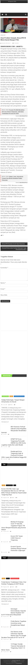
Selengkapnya (4, 421)
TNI (14, 485)
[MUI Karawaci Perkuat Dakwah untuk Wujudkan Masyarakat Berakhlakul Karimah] (5, 427)
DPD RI (2, 30)
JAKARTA (8, 30)
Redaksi (11, 404)
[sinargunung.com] (2, 14)
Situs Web (4, 295)
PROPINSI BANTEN (15, 578)
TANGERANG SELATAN (19, 396)
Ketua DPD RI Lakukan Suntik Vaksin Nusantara (13, 243)
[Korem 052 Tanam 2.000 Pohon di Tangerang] (5, 537)
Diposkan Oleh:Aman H (6, 43)
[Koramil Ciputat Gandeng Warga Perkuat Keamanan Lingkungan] (5, 547)
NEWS (13, 30)
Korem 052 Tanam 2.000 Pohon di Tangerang (17, 538)
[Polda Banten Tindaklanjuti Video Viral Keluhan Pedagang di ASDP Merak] (14, 570)
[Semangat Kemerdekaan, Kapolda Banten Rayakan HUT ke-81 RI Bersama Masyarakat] (5, 609)
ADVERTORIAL (5, 396)
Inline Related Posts (23, 182)
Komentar (4, 268)
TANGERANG (9, 485)
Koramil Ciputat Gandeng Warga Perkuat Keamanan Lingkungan (18, 548)
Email (3, 289)
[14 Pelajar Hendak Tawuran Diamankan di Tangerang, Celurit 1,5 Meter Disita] (5, 645)
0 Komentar (16, 43)
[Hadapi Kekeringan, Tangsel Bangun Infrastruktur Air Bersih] (14, 388)
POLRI (8, 578)
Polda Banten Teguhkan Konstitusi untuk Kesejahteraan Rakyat (18, 623)
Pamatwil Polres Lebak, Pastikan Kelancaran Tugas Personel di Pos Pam (14, 248)
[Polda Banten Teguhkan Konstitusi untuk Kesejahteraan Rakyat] (5, 622)
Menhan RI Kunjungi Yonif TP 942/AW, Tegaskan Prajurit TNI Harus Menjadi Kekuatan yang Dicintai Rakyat (13, 525)
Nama (3, 283)
